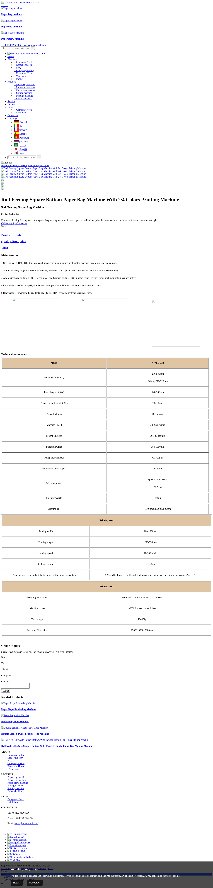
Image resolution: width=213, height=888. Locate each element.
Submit (5, 691)
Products (12, 81)
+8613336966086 (11, 45)
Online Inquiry (8, 223)
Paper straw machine (25, 90)
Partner (18, 79)
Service (11, 101)
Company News (23, 109)
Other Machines (23, 98)
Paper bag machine (24, 84)
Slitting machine (23, 93)
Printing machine (23, 95)
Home (10, 56)
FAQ (17, 67)
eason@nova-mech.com (33, 45)
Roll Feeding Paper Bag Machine (32, 165)
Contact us (12, 115)
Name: (4, 657)
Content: (5, 681)
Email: (5, 669)
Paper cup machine (24, 87)
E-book (11, 104)
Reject (16, 882)
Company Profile (23, 62)
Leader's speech (23, 64)
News (11, 107)
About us (12, 59)
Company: (6, 675)
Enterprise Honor (23, 73)
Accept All (34, 882)
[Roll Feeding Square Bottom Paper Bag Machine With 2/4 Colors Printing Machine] (43, 168)
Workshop (20, 76)
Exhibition (20, 112)
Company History (24, 70)
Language (12, 118)
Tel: (3, 663)
